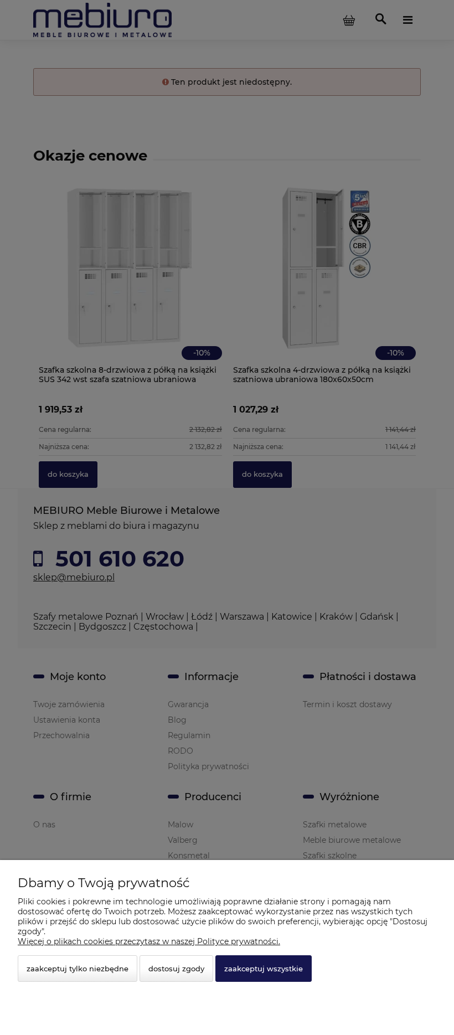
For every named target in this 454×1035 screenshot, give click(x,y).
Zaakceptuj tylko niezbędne (77, 968)
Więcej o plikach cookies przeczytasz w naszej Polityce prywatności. (149, 941)
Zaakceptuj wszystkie (263, 968)
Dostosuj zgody (176, 968)
